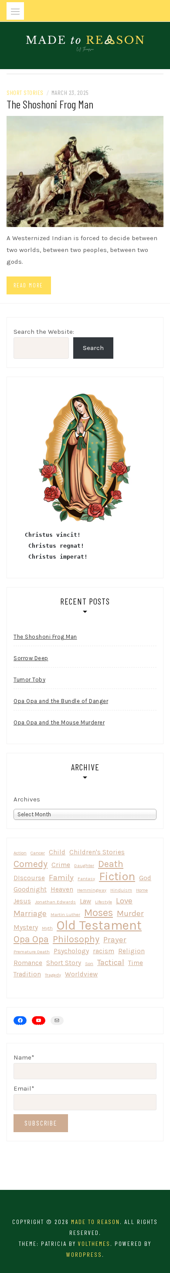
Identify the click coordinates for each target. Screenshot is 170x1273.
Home (142, 890)
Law (85, 901)
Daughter (84, 865)
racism (103, 951)
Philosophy (76, 939)
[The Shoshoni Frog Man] (85, 171)
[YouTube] (38, 1020)
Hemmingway (91, 890)
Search (93, 348)
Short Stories (25, 92)
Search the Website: (44, 332)
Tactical (110, 962)
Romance (28, 963)
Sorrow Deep (31, 658)
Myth (47, 928)
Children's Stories (97, 852)
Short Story (63, 963)
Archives (27, 799)
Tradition (27, 974)
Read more (28, 285)
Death (110, 863)
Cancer (38, 853)
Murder (130, 913)
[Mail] (57, 1020)
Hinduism (121, 890)
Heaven (62, 889)
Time (135, 963)
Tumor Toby (29, 679)
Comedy (31, 863)
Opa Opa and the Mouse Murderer (59, 722)
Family (61, 877)
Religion (131, 951)
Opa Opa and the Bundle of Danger (61, 701)
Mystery (26, 927)
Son (89, 963)
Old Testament (99, 925)
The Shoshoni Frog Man (50, 104)
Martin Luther (65, 914)
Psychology (71, 951)
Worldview (81, 974)
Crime (60, 865)
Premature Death (32, 952)
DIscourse (29, 878)
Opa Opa (31, 939)
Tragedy (53, 975)
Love (124, 901)
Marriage (30, 913)
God (145, 878)
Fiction (117, 876)
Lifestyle (103, 902)
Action (20, 853)
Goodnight (30, 889)
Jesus (22, 901)
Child (57, 852)
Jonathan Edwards (55, 902)
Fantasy (86, 878)
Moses (98, 912)
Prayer (114, 939)
